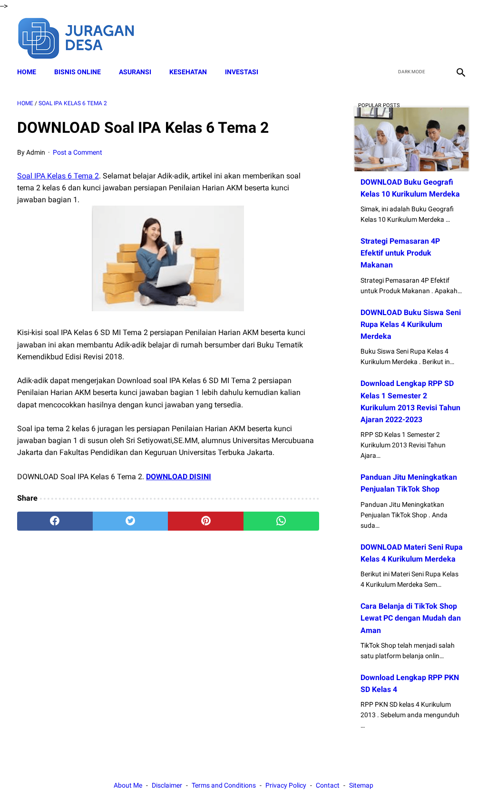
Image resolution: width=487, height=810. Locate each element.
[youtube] (437, 37)
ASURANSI (135, 72)
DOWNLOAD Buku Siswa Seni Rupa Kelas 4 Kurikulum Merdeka (410, 324)
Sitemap (361, 785)
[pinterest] (206, 521)
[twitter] (415, 37)
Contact (328, 785)
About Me (128, 785)
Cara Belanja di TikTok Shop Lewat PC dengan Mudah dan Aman (410, 618)
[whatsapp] (281, 521)
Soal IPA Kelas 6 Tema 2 (58, 175)
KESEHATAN (188, 72)
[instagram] (459, 37)
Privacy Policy (285, 785)
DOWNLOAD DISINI (178, 476)
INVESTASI (241, 72)
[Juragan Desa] (82, 37)
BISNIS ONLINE (77, 72)
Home (26, 72)
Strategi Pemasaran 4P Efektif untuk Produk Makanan (400, 253)
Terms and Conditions (224, 785)
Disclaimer (167, 785)
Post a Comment (77, 152)
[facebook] (392, 37)
